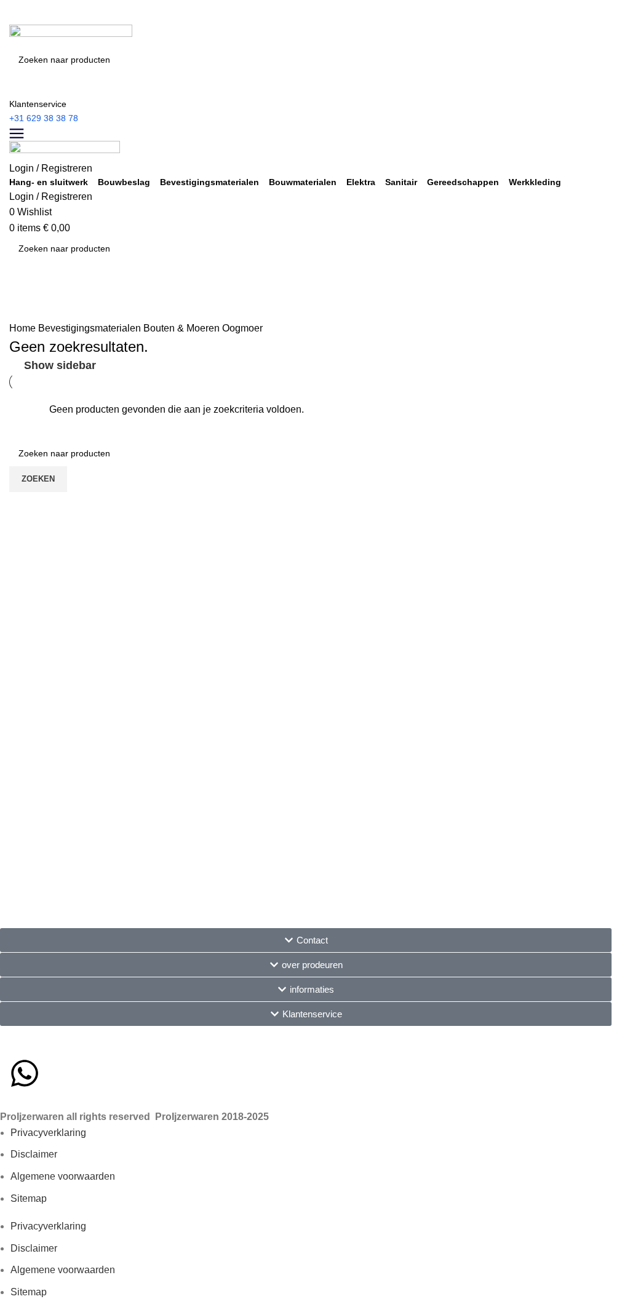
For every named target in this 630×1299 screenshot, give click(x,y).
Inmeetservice (34, 286)
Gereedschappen (463, 182)
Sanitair (401, 182)
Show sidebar (60, 365)
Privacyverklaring (48, 1132)
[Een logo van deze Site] (70, 35)
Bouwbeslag (124, 182)
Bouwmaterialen (303, 182)
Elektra (360, 182)
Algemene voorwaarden (62, 1176)
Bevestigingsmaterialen (209, 182)
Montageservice (39, 316)
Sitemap (28, 1198)
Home (23, 328)
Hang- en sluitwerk (48, 182)
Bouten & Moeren (182, 328)
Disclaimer (33, 1154)
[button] (306, 940)
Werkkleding (535, 182)
